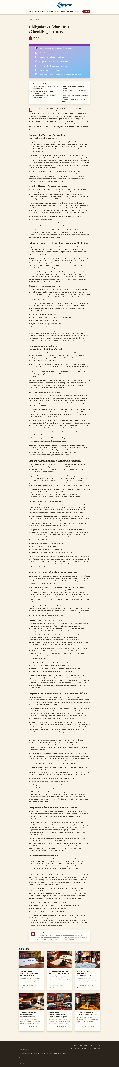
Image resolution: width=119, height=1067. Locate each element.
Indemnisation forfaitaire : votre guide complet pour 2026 (59, 972)
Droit (43, 11)
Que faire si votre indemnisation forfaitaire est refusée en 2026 (29, 973)
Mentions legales (92, 1048)
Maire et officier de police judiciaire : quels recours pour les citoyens (57, 1014)
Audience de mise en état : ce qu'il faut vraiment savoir (87, 1013)
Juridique (38, 11)
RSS (99, 1048)
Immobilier (70, 11)
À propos (78, 11)
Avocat (63, 11)
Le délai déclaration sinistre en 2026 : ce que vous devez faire (84, 973)
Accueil (31, 11)
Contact (86, 11)
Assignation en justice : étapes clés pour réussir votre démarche (28, 1014)
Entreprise (50, 11)
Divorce (57, 11)
